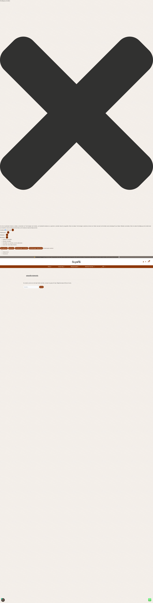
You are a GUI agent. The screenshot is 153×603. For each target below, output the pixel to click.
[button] (76, 113)
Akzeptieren (4, 248)
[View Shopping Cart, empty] (148, 262)
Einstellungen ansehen (21, 248)
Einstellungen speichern (35, 248)
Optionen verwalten (7, 239)
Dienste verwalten (7, 241)
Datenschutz (6, 252)
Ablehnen (11, 248)
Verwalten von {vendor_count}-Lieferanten (12, 243)
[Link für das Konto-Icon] (143, 261)
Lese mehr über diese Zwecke (9, 244)
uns (107, 257)
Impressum (5, 253)
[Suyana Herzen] (141, 261)
